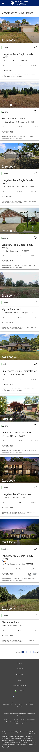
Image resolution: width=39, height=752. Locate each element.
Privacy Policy (25, 702)
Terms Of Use (12, 702)
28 (31, 652)
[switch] (35, 47)
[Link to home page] (19, 3)
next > (36, 652)
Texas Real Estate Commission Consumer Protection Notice (19, 719)
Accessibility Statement (13, 704)
